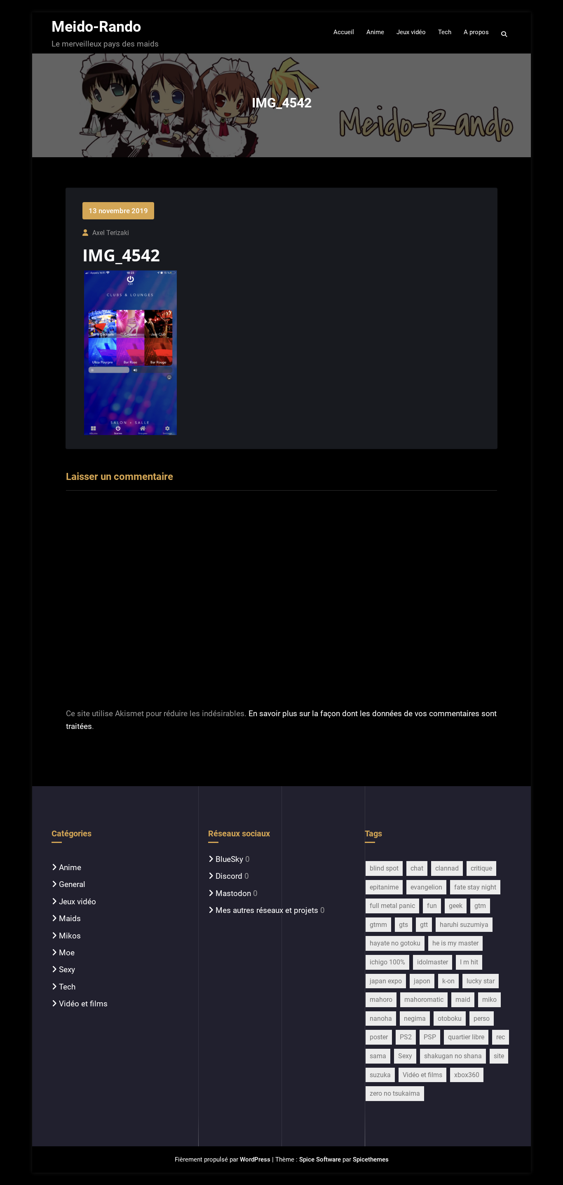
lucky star (481, 981)
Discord (229, 876)
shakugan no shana (453, 1056)
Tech (67, 987)
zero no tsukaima (395, 1093)
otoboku (450, 1018)
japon (422, 981)
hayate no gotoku (395, 943)
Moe (67, 952)
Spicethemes (371, 1159)
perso (482, 1018)
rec (500, 1037)
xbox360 (466, 1075)
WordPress (255, 1159)
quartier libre (466, 1037)
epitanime (384, 887)
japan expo (386, 981)
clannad (447, 868)
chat (417, 868)
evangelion (426, 887)
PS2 (406, 1037)
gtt (424, 925)
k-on (448, 981)
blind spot (384, 868)
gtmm (378, 925)
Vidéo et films (83, 1003)
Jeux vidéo (77, 901)
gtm (480, 906)
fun (432, 906)
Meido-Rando (96, 26)
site (499, 1056)
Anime (70, 867)
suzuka (380, 1075)
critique (481, 868)
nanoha (381, 1018)
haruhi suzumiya (464, 925)
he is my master (455, 943)
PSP (430, 1037)
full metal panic (392, 906)
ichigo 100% (387, 962)
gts (403, 925)
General (72, 884)
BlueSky (229, 859)
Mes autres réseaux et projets (267, 910)
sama (378, 1056)
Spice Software (320, 1159)
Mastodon (233, 893)
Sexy (67, 969)
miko (489, 999)
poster (379, 1037)
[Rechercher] (504, 34)
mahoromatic (423, 999)
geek (455, 906)
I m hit (469, 962)
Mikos (70, 936)
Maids (70, 918)
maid (462, 999)
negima (415, 1018)
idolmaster (432, 962)
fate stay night (475, 887)
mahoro (381, 999)
